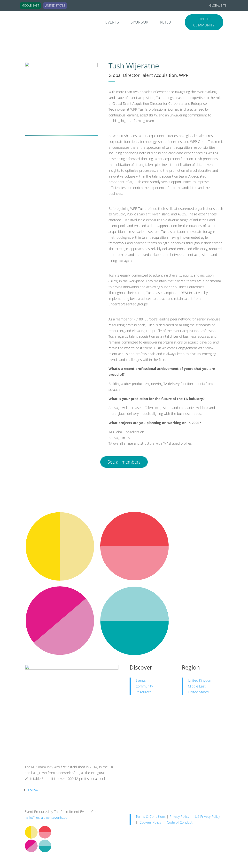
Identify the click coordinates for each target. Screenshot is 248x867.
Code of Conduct (180, 822)
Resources (144, 692)
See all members (124, 462)
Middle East (197, 686)
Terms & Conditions (151, 816)
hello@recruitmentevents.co (46, 817)
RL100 (165, 22)
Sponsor (139, 22)
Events (112, 22)
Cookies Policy (150, 822)
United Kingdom (200, 680)
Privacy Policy (179, 816)
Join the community (204, 22)
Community (144, 686)
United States (198, 692)
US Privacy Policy (207, 816)
